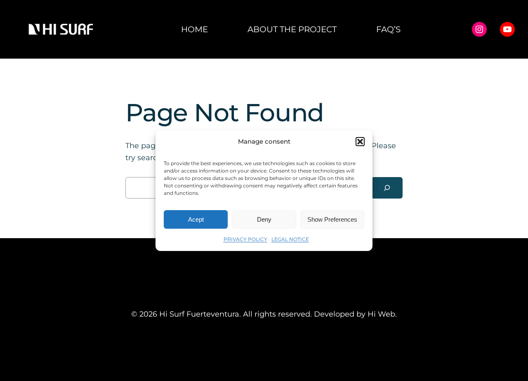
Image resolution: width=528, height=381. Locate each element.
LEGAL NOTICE (290, 239)
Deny (264, 218)
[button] (360, 141)
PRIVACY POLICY (245, 239)
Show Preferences (332, 218)
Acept (196, 218)
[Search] (387, 188)
